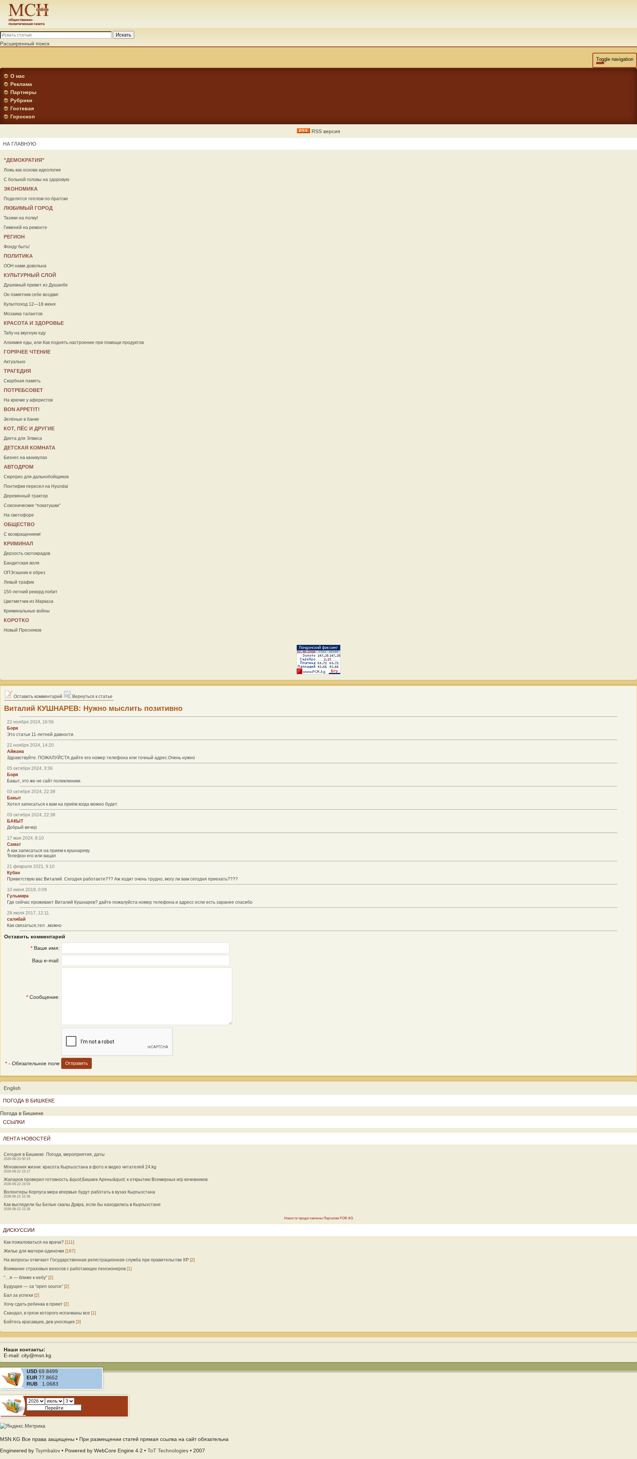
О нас (17, 76)
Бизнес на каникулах (25, 457)
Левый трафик (19, 582)
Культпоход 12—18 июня (30, 304)
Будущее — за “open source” (33, 1286)
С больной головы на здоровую (36, 179)
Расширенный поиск (24, 43)
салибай (16, 919)
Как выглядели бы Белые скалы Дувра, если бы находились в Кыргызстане (82, 1204)
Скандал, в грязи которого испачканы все (47, 1313)
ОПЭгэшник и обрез (24, 572)
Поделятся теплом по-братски (36, 198)
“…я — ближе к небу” (25, 1277)
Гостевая (22, 108)
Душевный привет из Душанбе (36, 285)
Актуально (14, 361)
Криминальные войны (27, 611)
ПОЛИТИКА (18, 256)
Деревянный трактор (26, 496)
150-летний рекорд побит (31, 591)
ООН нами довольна (25, 265)
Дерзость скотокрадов (27, 553)
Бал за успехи (18, 1295)
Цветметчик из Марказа (28, 601)
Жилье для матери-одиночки (34, 1251)
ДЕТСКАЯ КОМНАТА (29, 448)
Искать (123, 35)
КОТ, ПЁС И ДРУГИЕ (29, 428)
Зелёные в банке (21, 419)
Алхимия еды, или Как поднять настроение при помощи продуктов (74, 342)
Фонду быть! (16, 246)
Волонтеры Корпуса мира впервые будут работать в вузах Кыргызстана (79, 1192)
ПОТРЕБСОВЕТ (23, 390)
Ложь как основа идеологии (32, 170)
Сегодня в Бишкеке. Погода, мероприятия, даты (54, 1154)
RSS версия (325, 131)
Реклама (21, 84)
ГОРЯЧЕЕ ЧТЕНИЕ (27, 352)
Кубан (13, 872)
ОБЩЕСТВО (19, 524)
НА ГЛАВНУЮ (19, 144)
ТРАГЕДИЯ (17, 371)
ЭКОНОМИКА (21, 189)
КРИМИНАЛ (18, 543)
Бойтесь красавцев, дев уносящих (39, 1321)
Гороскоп (22, 116)
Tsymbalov (47, 1450)
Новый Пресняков (22, 630)
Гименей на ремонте (25, 227)
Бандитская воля (21, 563)
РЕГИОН (14, 237)
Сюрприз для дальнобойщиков (36, 476)
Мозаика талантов (23, 313)
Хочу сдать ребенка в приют (33, 1304)
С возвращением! (22, 534)
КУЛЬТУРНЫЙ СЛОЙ (30, 275)
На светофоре (19, 515)
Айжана (15, 751)
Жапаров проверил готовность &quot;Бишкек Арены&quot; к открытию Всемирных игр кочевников (106, 1179)
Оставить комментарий (37, 696)
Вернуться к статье (91, 696)
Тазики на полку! (21, 217)
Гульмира (18, 896)
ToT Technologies (167, 1450)
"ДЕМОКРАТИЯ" (24, 160)
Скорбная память (22, 380)
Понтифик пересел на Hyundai (36, 486)
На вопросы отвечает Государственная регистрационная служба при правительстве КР (96, 1259)
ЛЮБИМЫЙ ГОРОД (28, 208)
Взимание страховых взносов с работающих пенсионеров (65, 1268)
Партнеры (23, 92)
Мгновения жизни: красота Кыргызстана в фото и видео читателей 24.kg (80, 1167)
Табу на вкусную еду (25, 333)
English (12, 1088)
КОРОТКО (16, 620)
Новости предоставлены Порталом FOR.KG (318, 1218)
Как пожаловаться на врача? (34, 1242)
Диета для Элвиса (23, 438)
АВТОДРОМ (19, 467)
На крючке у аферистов (28, 400)
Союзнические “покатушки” (32, 505)
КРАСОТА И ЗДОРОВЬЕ (34, 323)
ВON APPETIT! (22, 409)
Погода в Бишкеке (21, 1113)
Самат (14, 844)
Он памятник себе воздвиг (31, 294)
